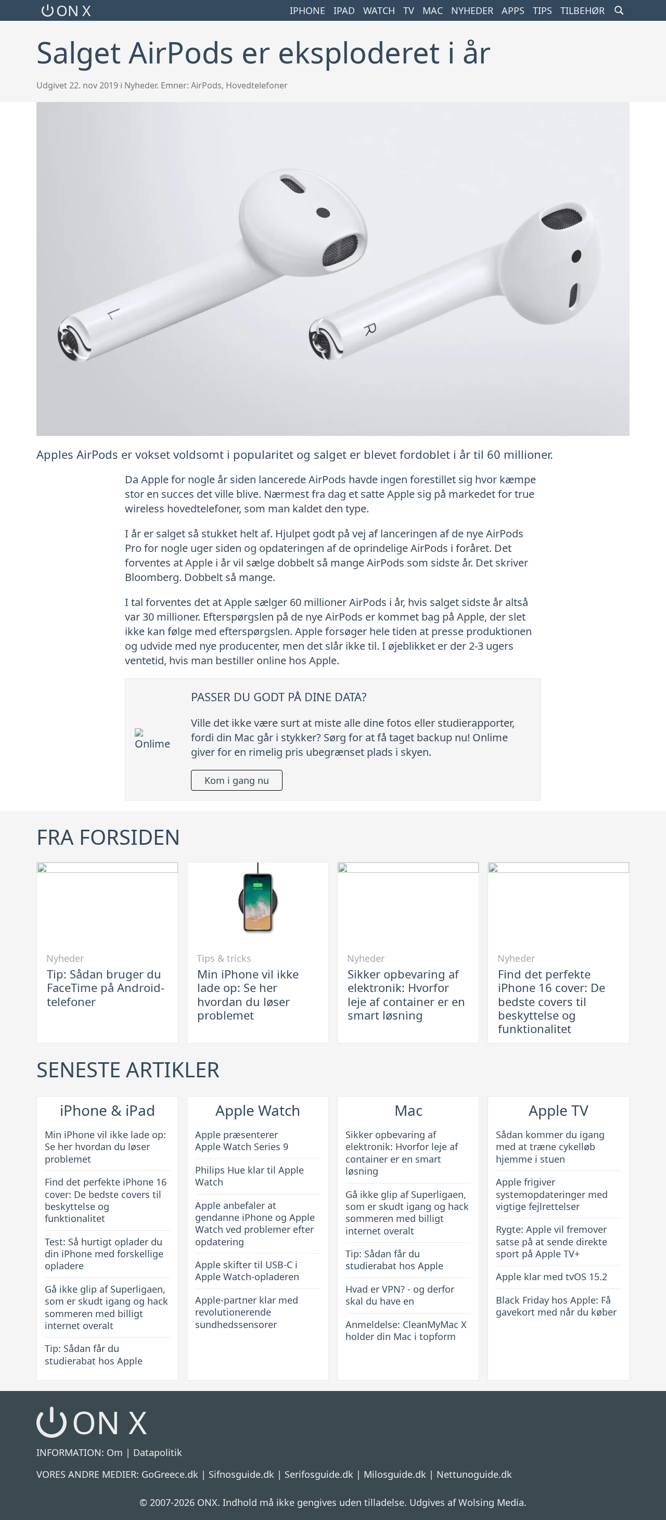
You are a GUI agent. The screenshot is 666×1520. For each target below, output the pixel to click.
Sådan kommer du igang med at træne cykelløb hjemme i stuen (550, 1146)
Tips (542, 10)
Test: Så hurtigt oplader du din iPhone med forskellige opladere (104, 1253)
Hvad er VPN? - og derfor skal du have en (399, 1295)
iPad (344, 10)
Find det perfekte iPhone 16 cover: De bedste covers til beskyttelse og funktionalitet (551, 1001)
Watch (379, 10)
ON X (73, 10)
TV (408, 10)
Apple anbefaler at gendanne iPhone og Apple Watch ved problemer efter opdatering (255, 1223)
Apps (513, 10)
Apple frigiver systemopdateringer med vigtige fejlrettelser (552, 1194)
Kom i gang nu (236, 780)
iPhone (307, 10)
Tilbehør (582, 10)
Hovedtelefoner (257, 85)
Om (115, 1452)
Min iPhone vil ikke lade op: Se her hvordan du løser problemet (248, 994)
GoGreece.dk (170, 1474)
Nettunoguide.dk (474, 1474)
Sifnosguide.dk (241, 1474)
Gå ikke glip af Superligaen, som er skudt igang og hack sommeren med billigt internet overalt (106, 1307)
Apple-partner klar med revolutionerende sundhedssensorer (246, 1312)
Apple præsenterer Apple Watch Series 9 (241, 1140)
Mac (432, 10)
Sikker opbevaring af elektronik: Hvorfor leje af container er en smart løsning (406, 994)
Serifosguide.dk (319, 1474)
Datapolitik (157, 1452)
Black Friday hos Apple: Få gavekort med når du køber (556, 1306)
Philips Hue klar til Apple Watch (249, 1176)
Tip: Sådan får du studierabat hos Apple (94, 1354)
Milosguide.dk (395, 1474)
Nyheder (472, 10)
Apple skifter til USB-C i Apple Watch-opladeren (247, 1270)
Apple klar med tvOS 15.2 (551, 1276)
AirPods (206, 85)
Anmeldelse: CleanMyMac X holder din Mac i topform (406, 1330)
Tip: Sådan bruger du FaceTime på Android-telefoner (105, 987)
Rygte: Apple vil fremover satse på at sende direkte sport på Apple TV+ (551, 1241)
